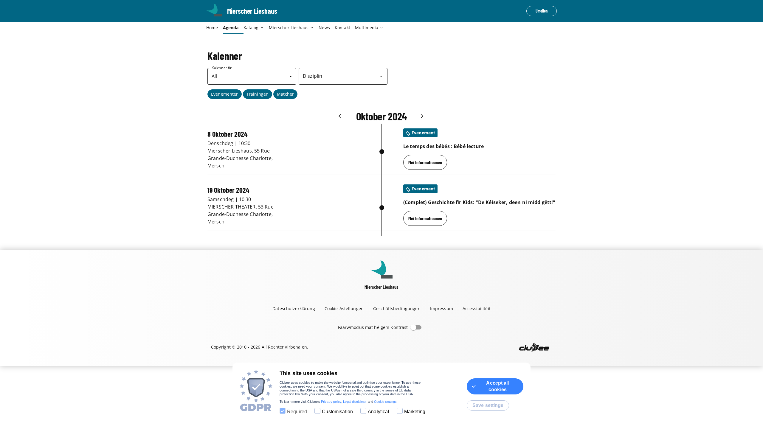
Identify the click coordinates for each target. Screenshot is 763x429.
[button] (224, 94)
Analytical (378, 411)
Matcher (285, 94)
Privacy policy (331, 401)
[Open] (381, 76)
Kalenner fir (222, 67)
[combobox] (338, 76)
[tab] (214, 28)
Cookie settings (385, 401)
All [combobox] (214, 76)
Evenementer (224, 94)
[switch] (413, 327)
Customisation (337, 411)
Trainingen (257, 94)
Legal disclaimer (355, 401)
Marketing (414, 411)
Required (297, 411)
